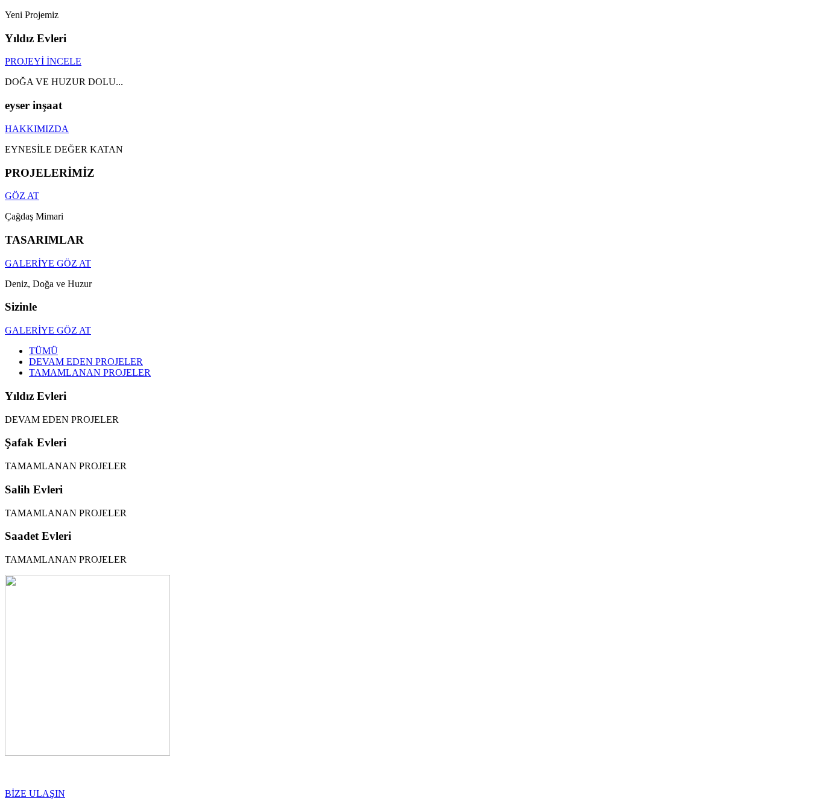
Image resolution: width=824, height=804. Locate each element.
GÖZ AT (22, 196)
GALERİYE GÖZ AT (48, 263)
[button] (35, 793)
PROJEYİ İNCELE (43, 61)
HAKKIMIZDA (37, 129)
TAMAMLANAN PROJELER (90, 372)
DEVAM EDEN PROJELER (86, 361)
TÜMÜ (43, 351)
